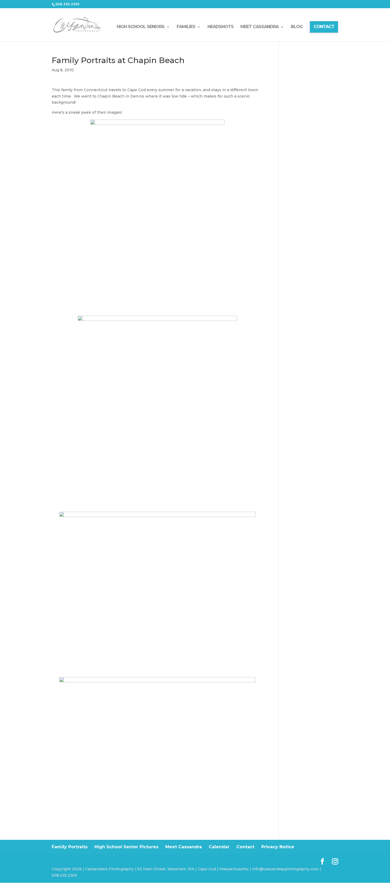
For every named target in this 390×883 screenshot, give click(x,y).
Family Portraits (70, 846)
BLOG (297, 27)
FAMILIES (186, 27)
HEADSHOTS (220, 27)
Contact (245, 846)
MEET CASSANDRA (259, 27)
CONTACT (324, 26)
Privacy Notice (277, 846)
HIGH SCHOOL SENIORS (140, 27)
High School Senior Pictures (126, 846)
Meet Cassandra (183, 846)
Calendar (219, 846)
